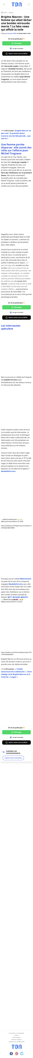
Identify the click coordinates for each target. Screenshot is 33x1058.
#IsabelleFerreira (8, 471)
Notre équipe (16, 1037)
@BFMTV (24, 597)
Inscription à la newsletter (16, 1033)
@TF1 (10, 597)
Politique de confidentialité (16, 1042)
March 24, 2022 (17, 602)
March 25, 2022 (18, 521)
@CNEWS (16, 597)
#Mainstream (25, 579)
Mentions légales (16, 1039)
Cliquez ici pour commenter (13, 758)
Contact (16, 1035)
